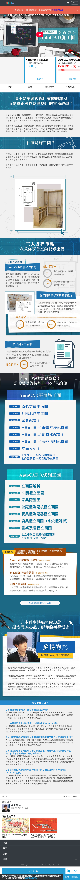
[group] (15, 828)
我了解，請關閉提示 (71, 877)
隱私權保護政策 (31, 878)
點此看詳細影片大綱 (40, 603)
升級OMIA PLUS (57, 10)
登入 (74, 3)
